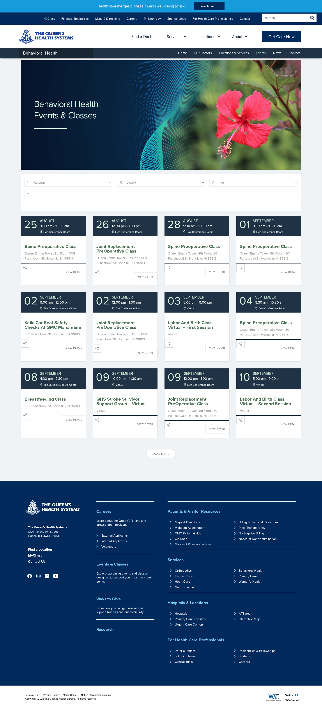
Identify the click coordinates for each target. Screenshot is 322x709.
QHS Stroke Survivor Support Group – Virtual (120, 401)
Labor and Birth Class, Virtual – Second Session (265, 401)
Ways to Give (108, 599)
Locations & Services (234, 53)
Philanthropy (152, 18)
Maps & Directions (107, 18)
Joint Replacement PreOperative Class (116, 248)
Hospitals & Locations (188, 602)
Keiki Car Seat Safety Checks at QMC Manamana (53, 325)
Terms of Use (32, 695)
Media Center (70, 695)
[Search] (312, 18)
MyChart (49, 18)
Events (261, 53)
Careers (132, 18)
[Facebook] (30, 576)
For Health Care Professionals (213, 18)
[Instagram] (38, 576)
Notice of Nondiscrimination (96, 695)
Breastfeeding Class (45, 399)
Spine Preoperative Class (50, 246)
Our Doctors (203, 53)
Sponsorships (176, 18)
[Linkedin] (47, 576)
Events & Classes (112, 564)
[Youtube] (55, 576)
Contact (245, 18)
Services (176, 560)
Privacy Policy (50, 695)
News (277, 53)
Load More (161, 454)
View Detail (74, 272)
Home (182, 53)
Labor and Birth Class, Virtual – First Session (191, 325)
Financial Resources (75, 18)
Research (105, 629)
